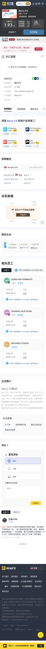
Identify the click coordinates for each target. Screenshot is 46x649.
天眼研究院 (15, 586)
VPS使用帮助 (27, 586)
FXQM (4, 625)
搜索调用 (14, 581)
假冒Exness (20, 629)
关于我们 (5, 576)
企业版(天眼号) (26, 581)
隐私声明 (5, 581)
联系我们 (14, 576)
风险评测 (38, 49)
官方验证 (38, 581)
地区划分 (5, 591)
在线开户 (12, 32)
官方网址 (34, 32)
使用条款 (33, 576)
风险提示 (24, 576)
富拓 (12, 625)
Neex (30, 629)
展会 (6, 586)
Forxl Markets (22, 625)
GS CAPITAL (7, 629)
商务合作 (37, 586)
